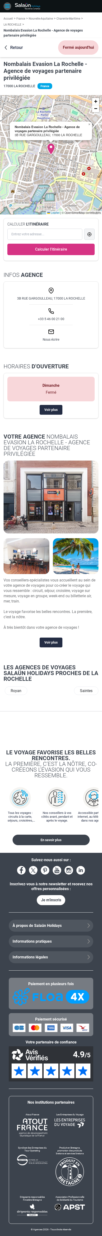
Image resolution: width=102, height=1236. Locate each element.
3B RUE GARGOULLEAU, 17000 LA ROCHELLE (51, 298)
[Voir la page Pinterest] (45, 870)
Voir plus (51, 410)
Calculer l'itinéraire (51, 249)
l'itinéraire (28, 224)
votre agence (47, 445)
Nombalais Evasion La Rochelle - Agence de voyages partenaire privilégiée (45, 71)
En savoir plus (51, 840)
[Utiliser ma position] (89, 234)
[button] (51, 149)
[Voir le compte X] (33, 870)
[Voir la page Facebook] (21, 870)
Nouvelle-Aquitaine (41, 18)
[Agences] (27, 6)
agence (23, 275)
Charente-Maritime (68, 18)
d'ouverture (36, 366)
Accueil (8, 18)
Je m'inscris (51, 900)
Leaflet (55, 212)
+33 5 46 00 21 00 (51, 319)
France (20, 18)
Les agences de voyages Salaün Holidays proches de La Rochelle (51, 673)
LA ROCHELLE (12, 24)
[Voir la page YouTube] (57, 870)
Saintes (86, 690)
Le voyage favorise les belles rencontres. (51, 763)
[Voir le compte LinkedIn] (80, 870)
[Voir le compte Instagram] (69, 870)
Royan (16, 690)
